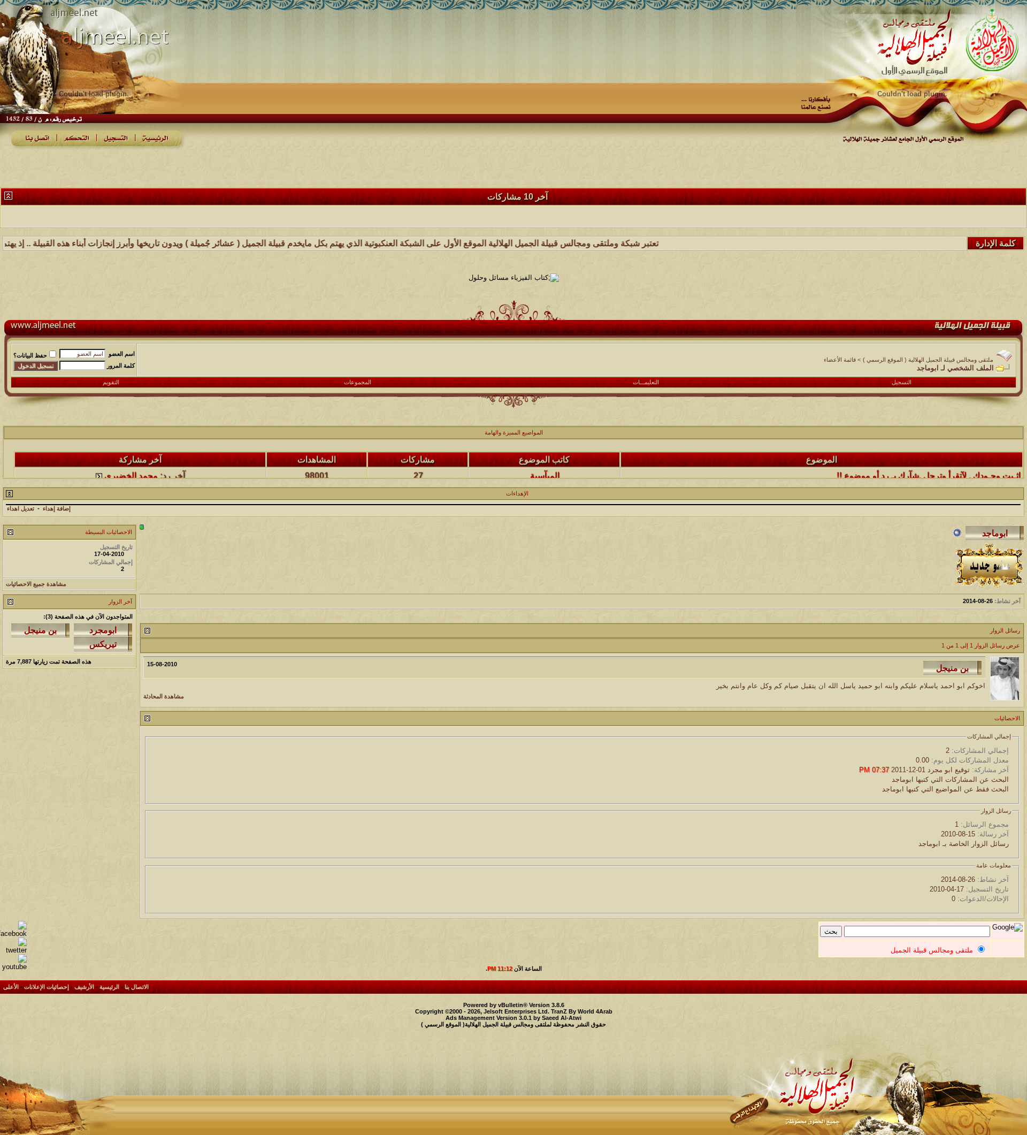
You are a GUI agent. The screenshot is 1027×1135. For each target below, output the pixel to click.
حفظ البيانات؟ (30, 355)
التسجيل (901, 382)
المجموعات (357, 382)
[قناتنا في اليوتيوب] (13, 967)
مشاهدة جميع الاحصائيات (36, 584)
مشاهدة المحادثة (163, 696)
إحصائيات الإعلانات (46, 987)
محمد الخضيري (131, 461)
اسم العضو (122, 354)
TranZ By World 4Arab (581, 1011)
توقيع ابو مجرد (949, 770)
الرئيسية (109, 987)
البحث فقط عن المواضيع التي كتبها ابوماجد (945, 789)
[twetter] (13, 950)
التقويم (111, 382)
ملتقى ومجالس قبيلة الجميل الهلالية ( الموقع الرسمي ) (928, 359)
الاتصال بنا (137, 987)
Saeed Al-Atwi (561, 1018)
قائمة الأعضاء (840, 359)
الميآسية (545, 461)
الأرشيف (84, 987)
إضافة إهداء (57, 508)
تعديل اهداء (20, 508)
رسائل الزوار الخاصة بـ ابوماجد (963, 844)
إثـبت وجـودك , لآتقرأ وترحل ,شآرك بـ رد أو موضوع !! (929, 461)
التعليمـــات (646, 382)
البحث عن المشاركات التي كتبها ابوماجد (950, 779)
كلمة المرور (121, 365)
